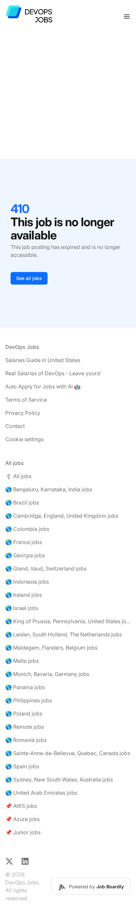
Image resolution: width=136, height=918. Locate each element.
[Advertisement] (68, 96)
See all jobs (29, 278)
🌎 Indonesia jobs (27, 581)
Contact (15, 426)
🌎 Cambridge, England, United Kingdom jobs (61, 515)
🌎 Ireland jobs (23, 595)
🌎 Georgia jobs (25, 555)
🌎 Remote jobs (24, 726)
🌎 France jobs (23, 542)
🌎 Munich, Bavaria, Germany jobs (47, 674)
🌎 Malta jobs (22, 661)
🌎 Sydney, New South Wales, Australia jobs (59, 779)
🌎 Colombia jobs (27, 529)
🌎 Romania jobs (26, 740)
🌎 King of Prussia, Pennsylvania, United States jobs (68, 621)
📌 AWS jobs (21, 806)
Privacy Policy (22, 413)
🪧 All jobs (18, 476)
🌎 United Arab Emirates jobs (41, 792)
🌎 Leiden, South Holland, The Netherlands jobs (63, 634)
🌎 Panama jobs (25, 687)
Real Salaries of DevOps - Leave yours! (53, 373)
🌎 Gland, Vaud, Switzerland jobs (45, 568)
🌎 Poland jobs (23, 713)
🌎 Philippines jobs (28, 700)
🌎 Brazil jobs (22, 502)
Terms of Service (26, 399)
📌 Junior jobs (23, 832)
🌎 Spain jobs (22, 766)
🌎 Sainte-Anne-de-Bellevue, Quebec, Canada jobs (67, 753)
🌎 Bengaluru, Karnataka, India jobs (48, 489)
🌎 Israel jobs (21, 608)
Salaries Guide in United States (42, 360)
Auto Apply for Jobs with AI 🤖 (43, 386)
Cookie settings (24, 439)
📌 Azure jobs (22, 819)
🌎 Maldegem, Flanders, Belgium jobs (51, 647)
